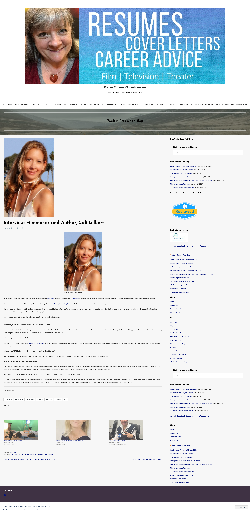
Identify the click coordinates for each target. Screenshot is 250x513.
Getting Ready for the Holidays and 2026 (183, 166)
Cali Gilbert (51, 298)
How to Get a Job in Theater (179, 336)
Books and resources (130, 105)
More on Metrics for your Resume (181, 169)
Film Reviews (112, 105)
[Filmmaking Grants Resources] (134, 430)
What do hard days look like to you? (182, 285)
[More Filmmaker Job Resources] (29, 430)
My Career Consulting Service (17, 105)
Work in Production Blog (178, 362)
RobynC (20, 228)
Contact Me (241, 105)
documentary (23, 454)
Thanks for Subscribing (178, 354)
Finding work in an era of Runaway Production (185, 177)
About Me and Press (225, 105)
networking (40, 454)
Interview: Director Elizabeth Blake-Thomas (69, 440)
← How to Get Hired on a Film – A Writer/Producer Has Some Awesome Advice (30, 459)
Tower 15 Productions (36, 343)
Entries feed (174, 305)
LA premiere (75, 298)
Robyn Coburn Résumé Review (125, 87)
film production (31, 454)
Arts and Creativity (179, 105)
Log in (172, 302)
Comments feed (175, 309)
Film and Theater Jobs (94, 105)
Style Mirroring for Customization (181, 173)
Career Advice (75, 105)
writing (52, 454)
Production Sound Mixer (202, 105)
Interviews (148, 105)
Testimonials (161, 105)
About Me (173, 322)
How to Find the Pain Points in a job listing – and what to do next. (191, 180)
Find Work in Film (41, 105)
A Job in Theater (59, 105)
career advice (14, 454)
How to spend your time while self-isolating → (147, 459)
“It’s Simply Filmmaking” (59, 304)
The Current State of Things (179, 292)
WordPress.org (175, 312)
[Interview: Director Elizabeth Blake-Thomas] (81, 430)
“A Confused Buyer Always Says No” (182, 187)
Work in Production (176, 358)
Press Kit (173, 347)
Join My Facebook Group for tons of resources (189, 246)
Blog (171, 326)
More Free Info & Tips (181, 255)
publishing (47, 454)
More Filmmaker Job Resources (13, 440)
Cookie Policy (38, 510)
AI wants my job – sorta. (178, 288)
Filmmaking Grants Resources (118, 440)
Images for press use (177, 340)
